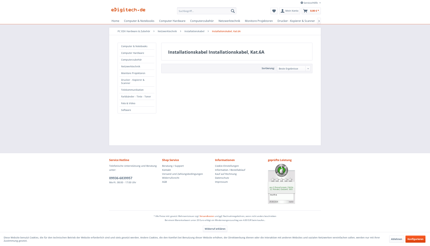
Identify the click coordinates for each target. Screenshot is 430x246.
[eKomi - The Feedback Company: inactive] (294, 184)
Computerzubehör (131, 59)
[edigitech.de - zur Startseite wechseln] (129, 12)
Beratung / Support (173, 165)
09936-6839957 (120, 178)
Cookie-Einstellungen (227, 165)
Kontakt (166, 169)
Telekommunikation (132, 89)
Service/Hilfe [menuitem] (310, 2)
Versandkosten (207, 216)
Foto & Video (128, 103)
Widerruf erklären (215, 228)
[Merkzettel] (274, 11)
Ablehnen (396, 239)
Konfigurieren (415, 239)
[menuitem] (206, 11)
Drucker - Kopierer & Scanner (132, 81)
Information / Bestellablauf (230, 169)
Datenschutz (222, 177)
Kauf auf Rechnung (226, 173)
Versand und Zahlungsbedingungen (182, 173)
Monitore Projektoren (133, 73)
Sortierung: (268, 68)
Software (126, 110)
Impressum (221, 181)
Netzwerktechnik (130, 66)
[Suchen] (232, 11)
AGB (164, 181)
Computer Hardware (132, 53)
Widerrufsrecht (170, 177)
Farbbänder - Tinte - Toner (136, 96)
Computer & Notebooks (134, 46)
